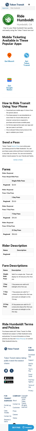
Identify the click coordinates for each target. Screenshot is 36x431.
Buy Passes (18, 427)
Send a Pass (16, 146)
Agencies (5, 8)
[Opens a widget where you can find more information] (27, 427)
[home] (14, 4)
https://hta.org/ (21, 339)
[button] (29, 5)
